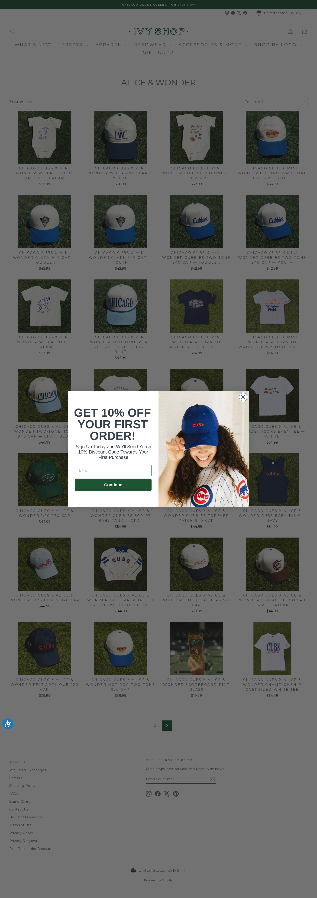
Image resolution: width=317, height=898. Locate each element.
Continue (113, 485)
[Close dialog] (243, 397)
